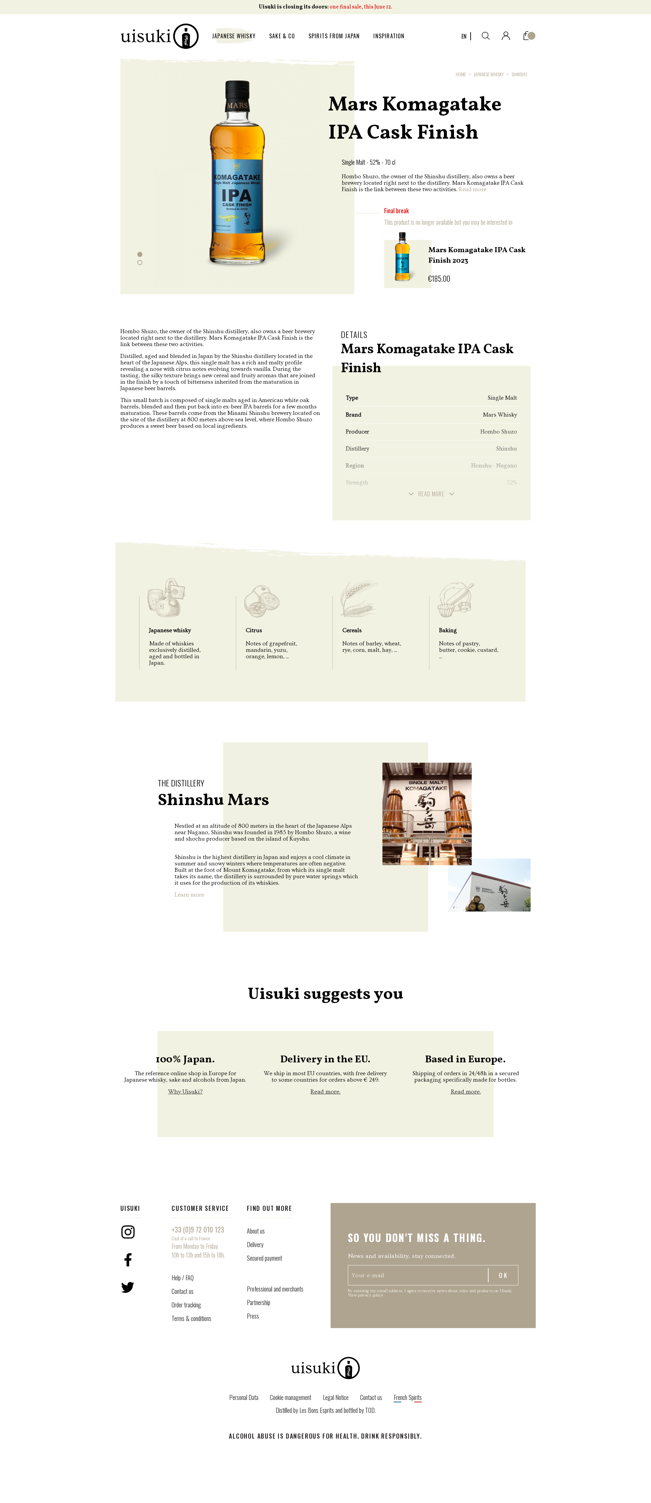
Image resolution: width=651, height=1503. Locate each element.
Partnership (258, 1302)
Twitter (128, 1287)
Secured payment (264, 1258)
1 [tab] (139, 254)
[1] (527, 34)
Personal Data (243, 1397)
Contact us (183, 1291)
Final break (396, 210)
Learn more (189, 894)
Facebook (128, 1259)
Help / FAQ (183, 1277)
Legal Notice (336, 1397)
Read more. (325, 1091)
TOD (370, 1410)
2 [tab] (139, 262)
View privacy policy (365, 1295)
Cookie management (290, 1397)
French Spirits (408, 1397)
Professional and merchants (275, 1288)
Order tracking (186, 1304)
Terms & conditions (191, 1318)
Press (253, 1315)
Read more (473, 189)
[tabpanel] (237, 172)
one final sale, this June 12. (361, 7)
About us (256, 1230)
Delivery (255, 1244)
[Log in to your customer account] (506, 34)
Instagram (128, 1232)
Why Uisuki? (185, 1091)
